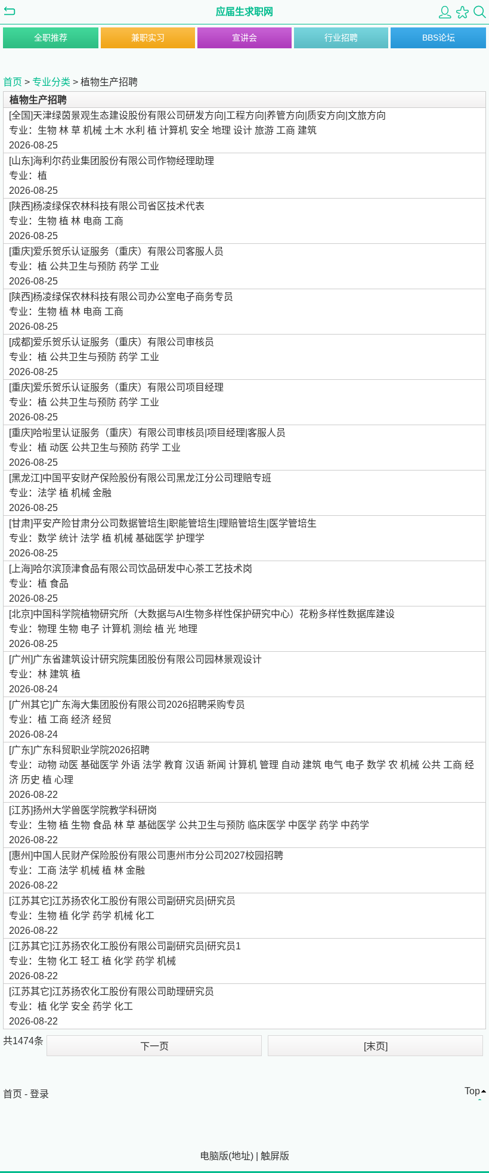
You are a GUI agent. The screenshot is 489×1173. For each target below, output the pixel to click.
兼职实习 (148, 37)
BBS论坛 (438, 37)
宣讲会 (244, 37)
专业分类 (51, 82)
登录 (39, 1094)
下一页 (154, 1046)
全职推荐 (50, 37)
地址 (240, 1156)
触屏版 (275, 1156)
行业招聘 (341, 37)
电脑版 (214, 1156)
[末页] (376, 1046)
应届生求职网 (244, 12)
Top (472, 1091)
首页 (12, 82)
